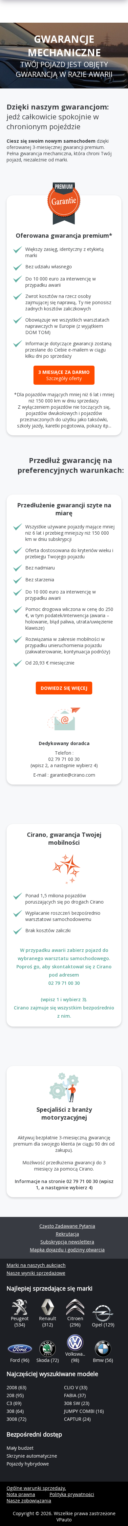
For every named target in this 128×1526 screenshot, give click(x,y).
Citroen (75, 1318)
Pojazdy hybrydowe (28, 1464)
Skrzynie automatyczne (32, 1456)
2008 (12, 1387)
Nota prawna (21, 1494)
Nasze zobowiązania (29, 1500)
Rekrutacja (67, 1234)
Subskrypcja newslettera (67, 1242)
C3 (10, 1403)
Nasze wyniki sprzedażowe (36, 1273)
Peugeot (20, 1318)
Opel (98, 1324)
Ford (15, 1360)
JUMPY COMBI (80, 1411)
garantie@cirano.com (72, 775)
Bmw (99, 1360)
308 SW (72, 1403)
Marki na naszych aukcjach (36, 1265)
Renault (47, 1318)
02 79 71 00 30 (64, 759)
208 (11, 1395)
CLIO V (71, 1387)
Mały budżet (20, 1448)
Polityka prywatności (72, 1494)
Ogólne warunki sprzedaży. (36, 1488)
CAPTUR (73, 1419)
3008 (12, 1419)
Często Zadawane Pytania (67, 1226)
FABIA (71, 1395)
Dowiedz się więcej (64, 688)
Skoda (43, 1360)
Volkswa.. (75, 1354)
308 (11, 1411)
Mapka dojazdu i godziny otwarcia (67, 1250)
